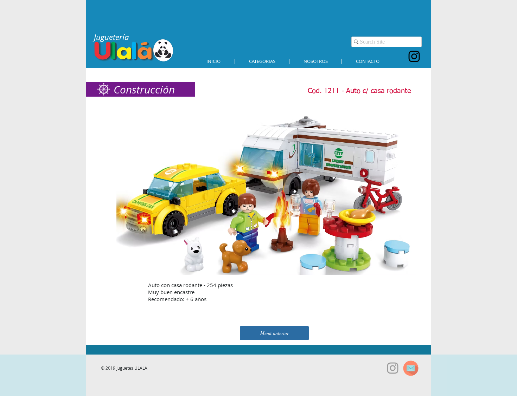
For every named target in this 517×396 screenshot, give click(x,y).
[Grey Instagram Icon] (392, 368)
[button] (262, 61)
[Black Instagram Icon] (414, 56)
